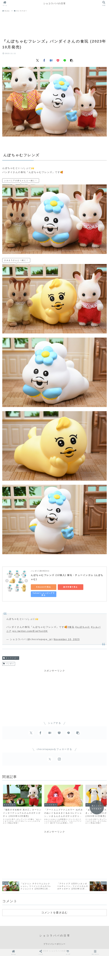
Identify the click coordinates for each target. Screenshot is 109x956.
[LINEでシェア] (64, 60)
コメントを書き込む (54, 912)
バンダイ (10, 664)
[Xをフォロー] (50, 759)
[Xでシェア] (37, 60)
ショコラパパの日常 (54, 3)
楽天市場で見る (70, 587)
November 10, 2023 (67, 639)
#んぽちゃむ (82, 627)
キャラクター (12, 658)
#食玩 (71, 627)
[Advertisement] (54, 25)
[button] (71, 60)
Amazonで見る (43, 587)
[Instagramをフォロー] (59, 759)
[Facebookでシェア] (44, 60)
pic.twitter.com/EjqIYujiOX (30, 631)
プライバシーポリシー (54, 944)
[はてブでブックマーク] (51, 60)
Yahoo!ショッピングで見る (44, 594)
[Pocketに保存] (58, 60)
